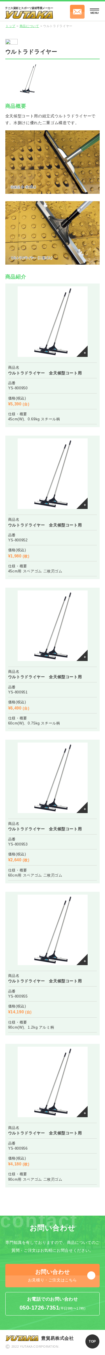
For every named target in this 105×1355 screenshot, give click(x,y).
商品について (29, 26)
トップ (10, 26)
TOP (92, 1341)
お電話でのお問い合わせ (52, 1304)
